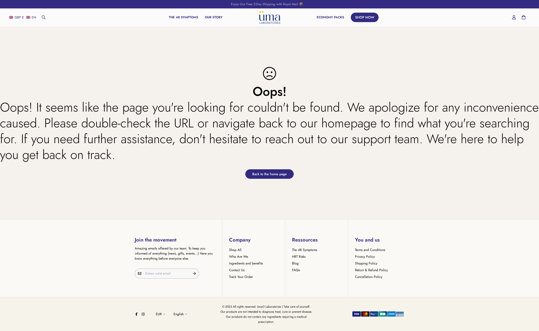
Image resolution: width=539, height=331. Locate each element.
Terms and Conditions (370, 249)
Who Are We (238, 256)
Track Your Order (241, 276)
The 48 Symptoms (304, 249)
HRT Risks (299, 256)
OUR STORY (213, 17)
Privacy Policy (365, 256)
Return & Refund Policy (371, 270)
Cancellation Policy (368, 276)
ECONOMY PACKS (330, 17)
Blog (295, 263)
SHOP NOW (364, 17)
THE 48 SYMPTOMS (183, 17)
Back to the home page (269, 174)
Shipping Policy (366, 263)
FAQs (296, 270)
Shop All (235, 249)
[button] (22, 17)
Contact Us (236, 270)
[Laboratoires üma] (270, 17)
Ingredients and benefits (246, 263)
